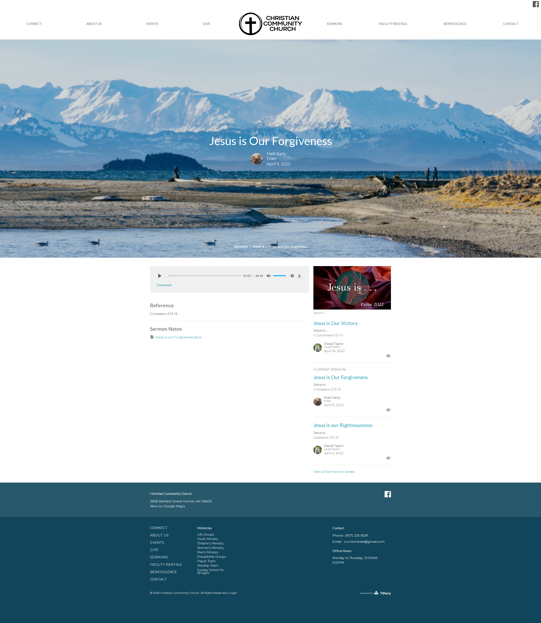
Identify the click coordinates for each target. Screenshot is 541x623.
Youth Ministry (207, 539)
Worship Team (207, 565)
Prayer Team (206, 561)
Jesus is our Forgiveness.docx (178, 337)
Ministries (204, 528)
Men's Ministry (208, 552)
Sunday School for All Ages (210, 571)
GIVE (206, 24)
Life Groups (205, 534)
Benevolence (455, 24)
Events (152, 24)
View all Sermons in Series (334, 472)
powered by (374, 597)
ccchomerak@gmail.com (364, 542)
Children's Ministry (210, 543)
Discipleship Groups (211, 557)
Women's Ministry (210, 548)
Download (164, 285)
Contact (510, 24)
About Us (94, 24)
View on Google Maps (167, 506)
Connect (34, 24)
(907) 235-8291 (356, 535)
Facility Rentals (393, 24)
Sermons (334, 24)
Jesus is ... (260, 246)
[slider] (203, 276)
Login (233, 592)
